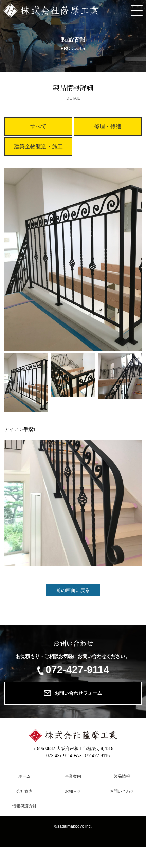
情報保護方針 (24, 806)
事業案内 (73, 776)
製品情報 (121, 776)
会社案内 (24, 791)
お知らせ (73, 791)
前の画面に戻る (73, 590)
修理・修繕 (107, 126)
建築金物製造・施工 (38, 146)
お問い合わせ (121, 791)
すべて (38, 126)
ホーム (24, 776)
